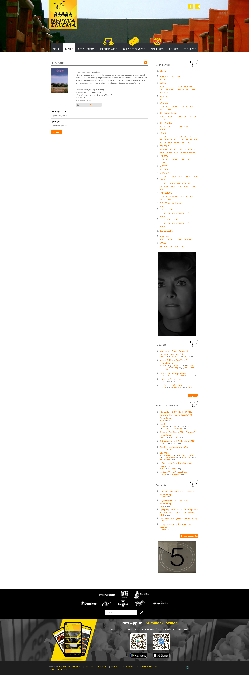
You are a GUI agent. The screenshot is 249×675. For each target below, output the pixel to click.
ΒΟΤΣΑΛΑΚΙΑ (166, 123)
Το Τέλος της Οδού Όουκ (168, 106)
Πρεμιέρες (193, 396)
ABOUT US (89, 667)
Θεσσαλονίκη (166, 231)
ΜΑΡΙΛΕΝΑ (164, 173)
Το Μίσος (168, 169)
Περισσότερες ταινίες (189, 536)
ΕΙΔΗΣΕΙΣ (174, 49)
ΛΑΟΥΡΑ (163, 166)
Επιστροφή (56, 132)
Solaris (162, 206)
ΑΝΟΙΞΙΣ (163, 96)
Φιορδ (162, 99)
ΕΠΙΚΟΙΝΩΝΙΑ (77, 667)
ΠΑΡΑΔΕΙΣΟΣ (166, 193)
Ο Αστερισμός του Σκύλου (169, 246)
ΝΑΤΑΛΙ (163, 243)
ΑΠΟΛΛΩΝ (164, 236)
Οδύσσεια (163, 79)
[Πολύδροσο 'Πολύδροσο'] (59, 80)
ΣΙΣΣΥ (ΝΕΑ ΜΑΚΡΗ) (169, 219)
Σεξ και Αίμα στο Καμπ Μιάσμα (170, 116)
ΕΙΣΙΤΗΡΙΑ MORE (108, 49)
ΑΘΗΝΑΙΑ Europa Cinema (171, 76)
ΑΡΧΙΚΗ (57, 49)
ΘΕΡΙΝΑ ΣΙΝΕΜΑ (86, 49)
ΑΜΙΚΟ (163, 83)
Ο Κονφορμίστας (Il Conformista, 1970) (173, 149)
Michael (195, 176)
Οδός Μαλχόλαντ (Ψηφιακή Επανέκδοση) (178, 518)
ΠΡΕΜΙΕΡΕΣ (190, 49)
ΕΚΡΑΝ (163, 133)
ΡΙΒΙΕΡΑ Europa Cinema (170, 203)
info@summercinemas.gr (58, 669)
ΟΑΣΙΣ (162, 179)
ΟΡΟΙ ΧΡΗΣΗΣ (116, 667)
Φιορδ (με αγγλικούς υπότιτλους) (175, 447)
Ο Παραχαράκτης (188, 239)
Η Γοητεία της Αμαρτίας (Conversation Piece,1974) (177, 183)
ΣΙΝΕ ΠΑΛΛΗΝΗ (167, 209)
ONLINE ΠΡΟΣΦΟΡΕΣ (134, 49)
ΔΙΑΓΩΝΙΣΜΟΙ (157, 49)
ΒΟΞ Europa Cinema (168, 113)
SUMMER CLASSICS (101, 667)
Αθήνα (163, 71)
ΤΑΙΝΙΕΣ (69, 49)
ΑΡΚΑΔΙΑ (164, 103)
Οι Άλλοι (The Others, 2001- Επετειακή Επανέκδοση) (177, 86)
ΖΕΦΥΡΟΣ (164, 146)
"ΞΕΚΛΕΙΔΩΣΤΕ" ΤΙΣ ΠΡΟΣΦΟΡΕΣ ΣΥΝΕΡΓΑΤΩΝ (140, 667)
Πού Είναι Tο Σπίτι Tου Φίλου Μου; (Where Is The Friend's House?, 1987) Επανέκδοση (177, 414)
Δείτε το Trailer (86, 105)
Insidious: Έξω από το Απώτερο (174, 472)
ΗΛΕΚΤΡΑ (164, 156)
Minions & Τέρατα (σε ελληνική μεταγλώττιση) (175, 176)
